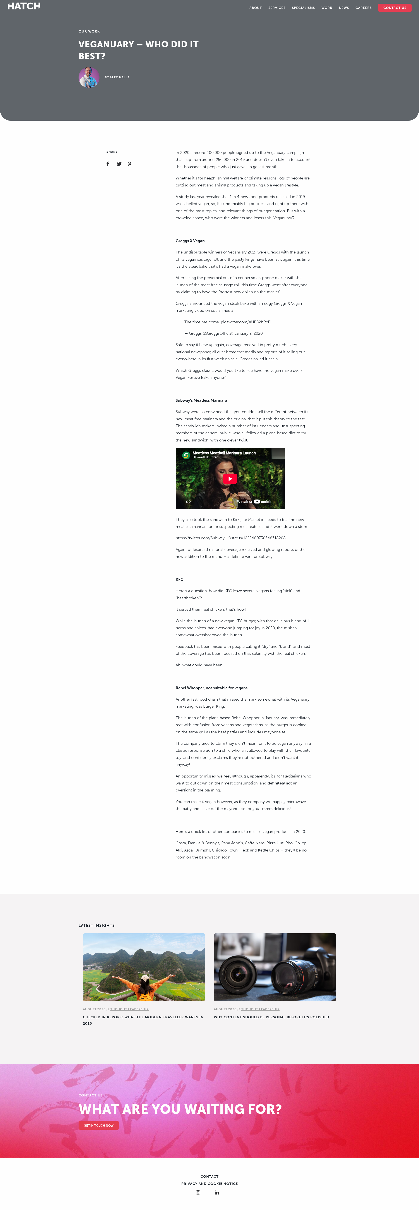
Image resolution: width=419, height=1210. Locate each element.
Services (276, 8)
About (255, 8)
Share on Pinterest (132, 164)
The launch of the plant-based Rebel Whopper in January (227, 717)
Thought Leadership (129, 1009)
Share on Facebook (111, 164)
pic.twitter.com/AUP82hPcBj (246, 322)
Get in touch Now (99, 1125)
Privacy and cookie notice (209, 1184)
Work (326, 8)
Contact (210, 1176)
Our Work (89, 31)
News (344, 8)
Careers (363, 8)
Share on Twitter (122, 164)
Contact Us (394, 8)
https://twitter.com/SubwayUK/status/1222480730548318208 (231, 538)
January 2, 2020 (248, 333)
